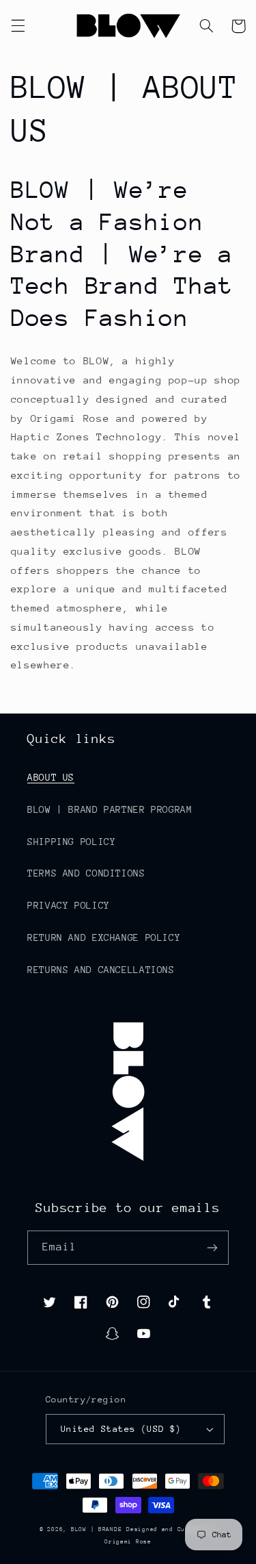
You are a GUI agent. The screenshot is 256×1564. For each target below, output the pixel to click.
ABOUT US (50, 777)
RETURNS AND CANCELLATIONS (101, 969)
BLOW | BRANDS (96, 1529)
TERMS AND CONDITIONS (86, 873)
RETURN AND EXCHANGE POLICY (103, 937)
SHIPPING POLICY (71, 841)
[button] (17, 26)
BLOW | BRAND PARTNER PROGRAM (110, 809)
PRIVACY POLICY (68, 905)
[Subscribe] (212, 1247)
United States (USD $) (121, 1429)
